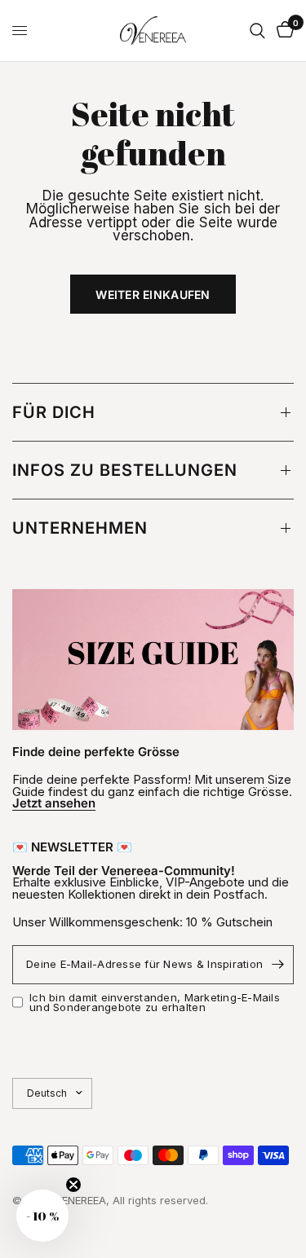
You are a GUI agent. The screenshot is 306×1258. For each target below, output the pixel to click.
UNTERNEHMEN (80, 528)
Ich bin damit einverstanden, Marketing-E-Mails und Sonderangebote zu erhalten (154, 1002)
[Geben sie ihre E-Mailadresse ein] (277, 964)
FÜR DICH (53, 412)
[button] (42, 1216)
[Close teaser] (73, 1185)
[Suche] (257, 30)
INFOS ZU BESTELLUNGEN (124, 470)
